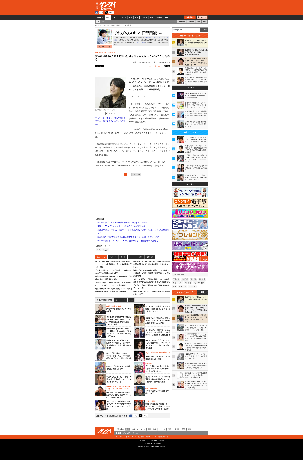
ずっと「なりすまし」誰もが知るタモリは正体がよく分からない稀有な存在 (110, 121)
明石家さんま (137, 118)
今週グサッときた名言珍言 (105, 52)
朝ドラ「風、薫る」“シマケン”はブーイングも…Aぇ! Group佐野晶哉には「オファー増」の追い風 (118, 355)
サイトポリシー (120, 436)
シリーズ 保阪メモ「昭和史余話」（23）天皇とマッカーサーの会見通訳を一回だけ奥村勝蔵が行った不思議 (113, 264)
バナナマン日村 (199, 283)
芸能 (107, 17)
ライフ (123, 17)
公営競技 (159, 17)
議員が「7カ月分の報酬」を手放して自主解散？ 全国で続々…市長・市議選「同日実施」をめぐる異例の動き (151, 273)
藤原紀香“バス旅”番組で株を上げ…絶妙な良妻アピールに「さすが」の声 (128, 237)
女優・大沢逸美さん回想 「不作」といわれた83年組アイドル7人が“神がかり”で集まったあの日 (157, 406)
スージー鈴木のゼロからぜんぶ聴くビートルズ (157, 353)
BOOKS (150, 257)
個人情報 (141, 436)
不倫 (174, 286)
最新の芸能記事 (104, 300)
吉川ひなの (182, 286)
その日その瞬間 (150, 401)
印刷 (168, 66)
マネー (132, 257)
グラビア (123, 300)
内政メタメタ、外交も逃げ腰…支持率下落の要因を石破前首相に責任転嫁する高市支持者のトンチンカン (151, 264)
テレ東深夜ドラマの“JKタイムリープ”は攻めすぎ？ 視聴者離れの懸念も (127, 241)
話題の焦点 (148, 363)
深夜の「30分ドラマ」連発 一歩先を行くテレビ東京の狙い (122, 226)
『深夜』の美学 (140, 42)
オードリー (158, 104)
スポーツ (115, 17)
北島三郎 (185, 279)
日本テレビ (161, 86)
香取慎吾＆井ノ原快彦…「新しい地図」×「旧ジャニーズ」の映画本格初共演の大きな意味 (157, 320)
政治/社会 (100, 17)
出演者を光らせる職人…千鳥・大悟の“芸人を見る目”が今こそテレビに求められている (118, 379)
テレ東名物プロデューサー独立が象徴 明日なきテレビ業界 (122, 223)
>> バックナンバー (156, 66)
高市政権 (202, 279)
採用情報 (161, 440)
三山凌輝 (176, 279)
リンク (154, 436)
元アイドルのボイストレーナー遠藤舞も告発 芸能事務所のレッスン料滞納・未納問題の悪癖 (157, 379)
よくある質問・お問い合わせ (151, 443)
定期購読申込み (163, 436)
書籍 (166, 17)
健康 (136, 17)
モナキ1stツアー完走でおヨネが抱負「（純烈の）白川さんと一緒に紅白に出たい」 (157, 308)
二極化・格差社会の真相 (113, 306)
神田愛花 (188, 283)
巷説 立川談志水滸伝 (151, 388)
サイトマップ (131, 436)
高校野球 (193, 279)
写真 (183, 429)
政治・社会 (101, 257)
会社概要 (154, 440)
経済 (130, 17)
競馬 (151, 17)
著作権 (148, 436)
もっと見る (190, 87)
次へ (136, 174)
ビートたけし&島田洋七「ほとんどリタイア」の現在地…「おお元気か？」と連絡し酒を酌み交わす (157, 332)
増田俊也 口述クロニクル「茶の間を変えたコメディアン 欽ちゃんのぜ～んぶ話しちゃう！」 (118, 388)
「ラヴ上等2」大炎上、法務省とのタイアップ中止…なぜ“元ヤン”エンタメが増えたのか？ (157, 368)
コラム (131, 300)
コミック (144, 17)
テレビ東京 (138, 108)
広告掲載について (144, 440)
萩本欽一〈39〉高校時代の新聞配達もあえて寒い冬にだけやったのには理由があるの (118, 395)
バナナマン (193, 286)
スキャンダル (177, 283)
